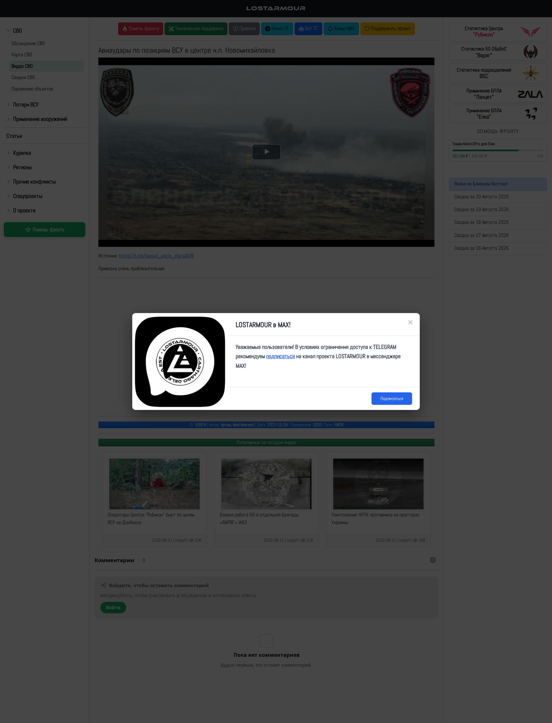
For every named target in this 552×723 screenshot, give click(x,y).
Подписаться (391, 398)
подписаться (280, 356)
